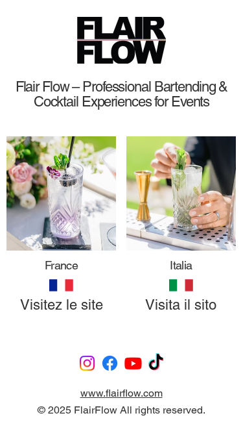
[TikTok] (156, 363)
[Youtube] (133, 363)
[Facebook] (110, 363)
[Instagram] (87, 363)
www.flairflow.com (121, 393)
